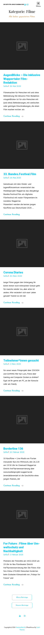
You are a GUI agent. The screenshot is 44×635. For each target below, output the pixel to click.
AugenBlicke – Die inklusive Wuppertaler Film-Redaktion (21, 78)
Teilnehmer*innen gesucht (21, 360)
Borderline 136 (13, 448)
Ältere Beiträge (22, 597)
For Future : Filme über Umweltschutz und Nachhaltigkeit (21, 547)
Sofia (5, 86)
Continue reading (13, 116)
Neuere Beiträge (22, 605)
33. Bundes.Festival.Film (19, 174)
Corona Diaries (13, 272)
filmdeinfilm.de (21, 627)
